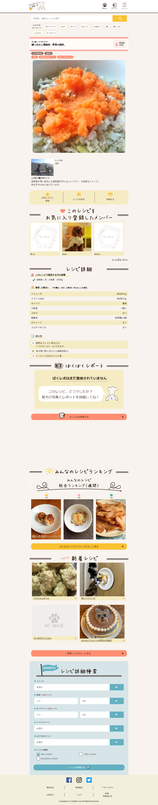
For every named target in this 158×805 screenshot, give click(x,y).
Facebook (69, 780)
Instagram (79, 780)
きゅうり (84, 26)
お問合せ (50, 795)
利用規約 (79, 787)
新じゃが (117, 26)
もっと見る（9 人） (120, 259)
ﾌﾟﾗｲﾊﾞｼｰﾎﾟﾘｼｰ (108, 787)
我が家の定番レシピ (47, 57)
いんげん (37, 33)
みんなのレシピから (49, 758)
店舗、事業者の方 (107, 794)
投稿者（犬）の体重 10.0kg (50, 280)
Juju (57, 163)
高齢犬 (48, 53)
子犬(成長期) (37, 53)
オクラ (73, 26)
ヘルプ (79, 795)
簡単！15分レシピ (65, 57)
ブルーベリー (50, 26)
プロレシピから (90, 754)
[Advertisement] (79, 446)
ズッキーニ (51, 33)
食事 (34, 57)
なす (63, 26)
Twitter (89, 780)
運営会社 (50, 787)
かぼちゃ (97, 26)
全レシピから (46, 754)
